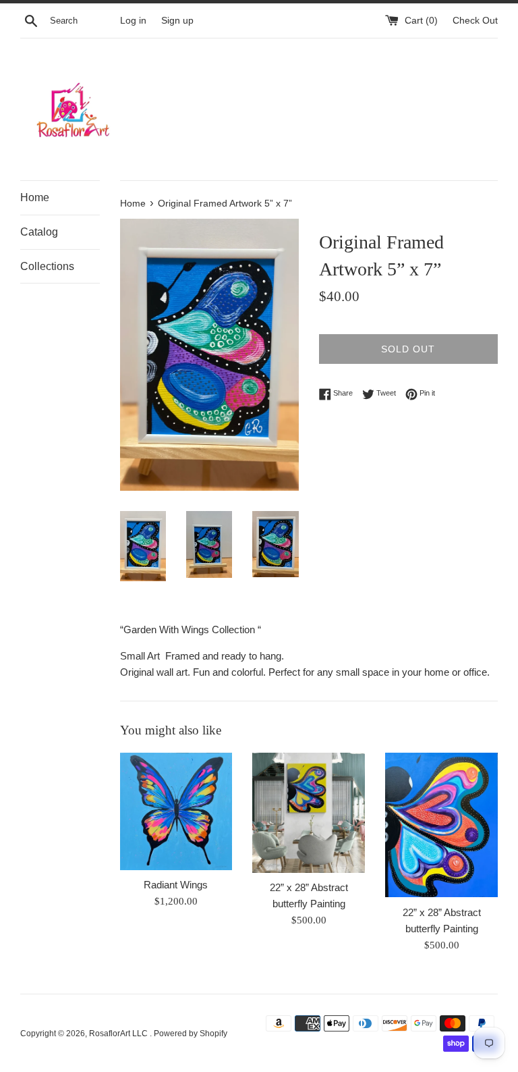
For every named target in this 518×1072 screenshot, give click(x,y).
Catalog (39, 232)
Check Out (475, 21)
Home (34, 197)
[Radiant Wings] (176, 811)
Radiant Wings (176, 884)
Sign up (177, 21)
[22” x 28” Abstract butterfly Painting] (308, 813)
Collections (47, 266)
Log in (133, 21)
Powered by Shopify (190, 1033)
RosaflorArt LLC (119, 1033)
